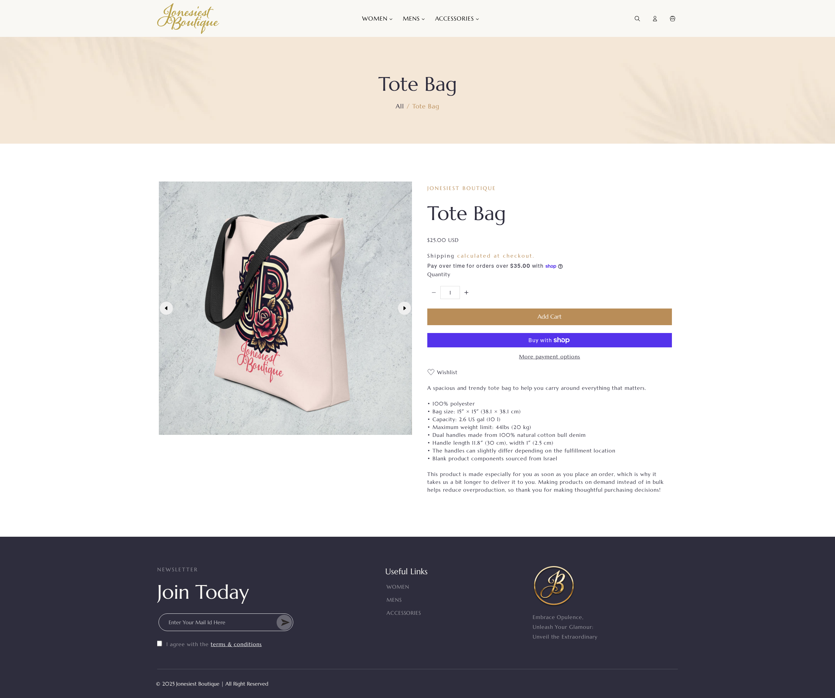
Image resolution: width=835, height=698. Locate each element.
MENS (394, 599)
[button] (672, 18)
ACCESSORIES (404, 613)
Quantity (438, 274)
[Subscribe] (284, 622)
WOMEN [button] (375, 18)
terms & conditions (236, 644)
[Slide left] (166, 308)
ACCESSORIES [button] (455, 18)
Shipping (441, 255)
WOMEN (398, 586)
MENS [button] (412, 18)
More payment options (549, 356)
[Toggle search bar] (637, 18)
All (400, 106)
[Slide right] (404, 308)
